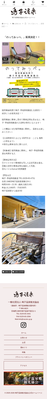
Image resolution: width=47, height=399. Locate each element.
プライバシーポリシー (23, 357)
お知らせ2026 (19, 272)
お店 (23, 342)
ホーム (23, 333)
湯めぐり (23, 347)
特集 (23, 352)
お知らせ (7, 272)
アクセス (23, 365)
